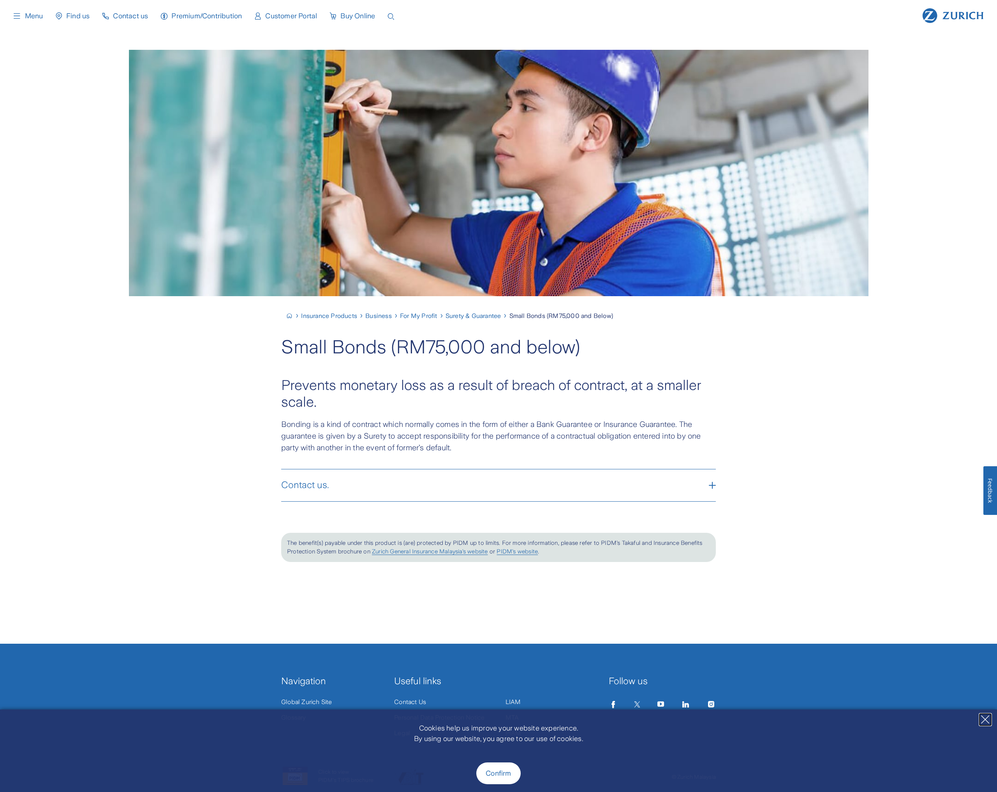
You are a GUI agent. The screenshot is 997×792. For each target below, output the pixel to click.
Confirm (498, 773)
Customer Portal (291, 15)
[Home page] (953, 15)
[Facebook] (613, 704)
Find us (78, 15)
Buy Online (357, 15)
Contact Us (410, 702)
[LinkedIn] (686, 704)
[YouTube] (661, 704)
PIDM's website (517, 551)
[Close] (985, 719)
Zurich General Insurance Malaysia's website (430, 551)
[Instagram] (711, 704)
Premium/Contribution (206, 15)
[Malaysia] (292, 316)
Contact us (130, 15)
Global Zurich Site (306, 702)
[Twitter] (637, 704)
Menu (34, 16)
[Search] (391, 16)
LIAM (513, 702)
